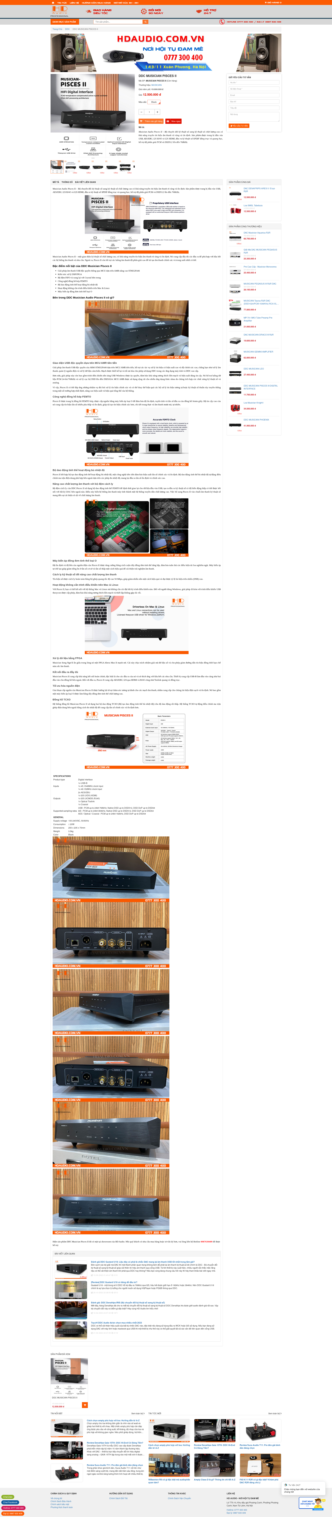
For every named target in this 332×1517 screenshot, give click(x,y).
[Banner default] (166, 53)
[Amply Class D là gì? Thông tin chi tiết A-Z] (215, 1465)
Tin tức (62, 3)
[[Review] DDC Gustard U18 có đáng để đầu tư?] (71, 1290)
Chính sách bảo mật (60, 1504)
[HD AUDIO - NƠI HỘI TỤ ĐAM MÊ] (65, 11)
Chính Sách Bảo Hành (61, 1501)
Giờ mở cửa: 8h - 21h (126, 3)
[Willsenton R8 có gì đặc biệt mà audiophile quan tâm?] (169, 1465)
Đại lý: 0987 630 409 (269, 22)
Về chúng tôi (56, 1498)
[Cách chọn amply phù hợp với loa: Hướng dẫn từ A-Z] (67, 1428)
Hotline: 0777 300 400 (240, 22)
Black (154, 101)
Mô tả (56, 182)
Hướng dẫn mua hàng (96, 3)
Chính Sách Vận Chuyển (179, 1498)
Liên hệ (74, 3)
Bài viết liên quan (85, 182)
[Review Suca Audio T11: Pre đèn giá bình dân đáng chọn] (67, 1473)
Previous (46, 116)
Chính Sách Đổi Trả (118, 1498)
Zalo (7, 1496)
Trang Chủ (57, 29)
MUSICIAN (156, 84)
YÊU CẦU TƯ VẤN (240, 125)
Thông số (67, 182)
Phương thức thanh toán (62, 1507)
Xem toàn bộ (137, 1413)
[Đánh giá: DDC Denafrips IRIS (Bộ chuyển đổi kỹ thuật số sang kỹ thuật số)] (71, 1310)
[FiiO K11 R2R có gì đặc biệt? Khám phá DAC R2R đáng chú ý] (260, 1465)
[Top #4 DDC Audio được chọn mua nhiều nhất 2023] (71, 1330)
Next (138, 116)
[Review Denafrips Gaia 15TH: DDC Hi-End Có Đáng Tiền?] (67, 1450)
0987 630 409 (12, 1513)
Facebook (10, 1502)
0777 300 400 (13, 1507)
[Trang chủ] (53, 2)
